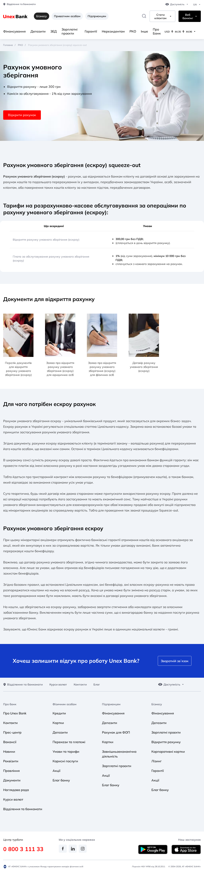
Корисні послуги (65, 761)
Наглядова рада (16, 790)
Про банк (9, 704)
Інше (144, 31)
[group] (18, 345)
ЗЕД (53, 31)
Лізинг (156, 761)
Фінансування (14, 31)
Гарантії (91, 31)
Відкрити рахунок (22, 115)
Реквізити (10, 761)
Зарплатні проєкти (69, 31)
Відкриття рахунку (166, 742)
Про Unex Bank (14, 713)
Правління (11, 771)
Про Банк (157, 31)
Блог (96, 684)
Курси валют (58, 684)
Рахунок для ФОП (116, 732)
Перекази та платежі (69, 742)
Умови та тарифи (66, 752)
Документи (12, 780)
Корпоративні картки (168, 752)
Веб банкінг (187, 16)
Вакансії (9, 742)
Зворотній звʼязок (174, 661)
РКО (132, 31)
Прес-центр (12, 732)
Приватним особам (67, 16)
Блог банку (61, 780)
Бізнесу (156, 704)
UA (195, 4)
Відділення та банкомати (21, 4)
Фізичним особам (64, 704)
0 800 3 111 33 (23, 848)
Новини (9, 752)
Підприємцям (97, 16)
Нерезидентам (113, 31)
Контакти (80, 684)
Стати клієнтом (160, 16)
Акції (56, 771)
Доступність (177, 4)
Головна (8, 44)
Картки (58, 723)
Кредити (59, 713)
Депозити (38, 31)
